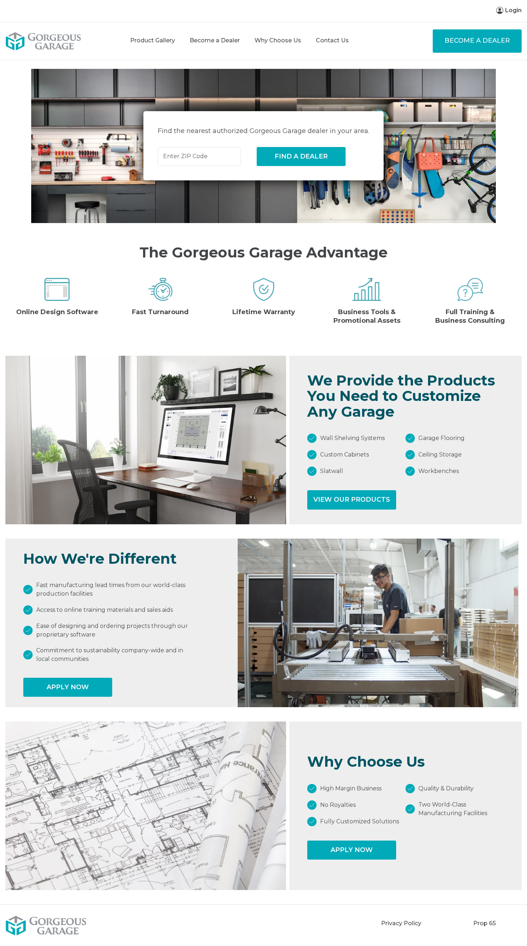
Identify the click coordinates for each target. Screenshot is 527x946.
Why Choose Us (278, 40)
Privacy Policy (401, 923)
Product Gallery (152, 40)
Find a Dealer (301, 156)
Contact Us (332, 40)
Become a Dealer (215, 40)
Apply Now (68, 687)
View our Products (351, 499)
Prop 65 (484, 923)
